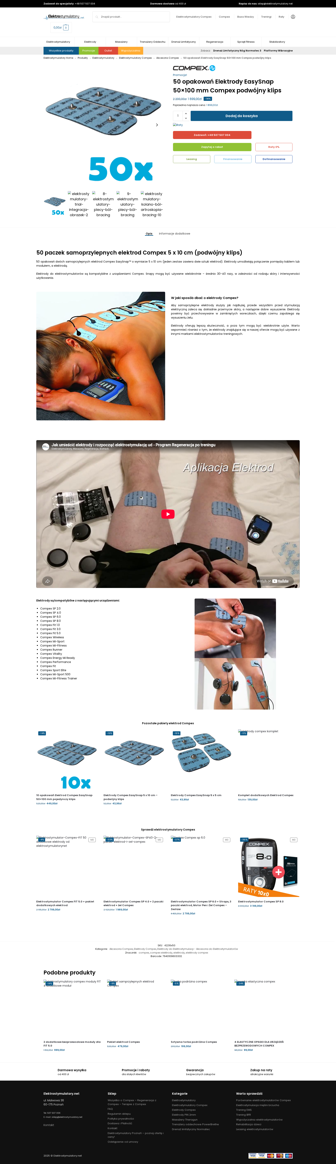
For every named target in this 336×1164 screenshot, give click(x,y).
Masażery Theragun (185, 1120)
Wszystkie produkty (61, 50)
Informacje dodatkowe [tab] (174, 234)
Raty (281, 17)
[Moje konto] (292, 17)
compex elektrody (161, 952)
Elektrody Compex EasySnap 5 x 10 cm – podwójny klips (131, 797)
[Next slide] (157, 125)
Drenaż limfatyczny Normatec (191, 1129)
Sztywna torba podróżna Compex (194, 1042)
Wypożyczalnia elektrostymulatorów (259, 1120)
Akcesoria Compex (167, 58)
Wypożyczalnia (130, 50)
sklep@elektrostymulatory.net (275, 3)
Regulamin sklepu (119, 1114)
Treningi (266, 17)
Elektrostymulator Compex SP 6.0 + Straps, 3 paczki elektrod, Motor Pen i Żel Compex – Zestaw (201, 905)
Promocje (88, 50)
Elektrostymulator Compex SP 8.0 (261, 901)
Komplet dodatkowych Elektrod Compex (265, 795)
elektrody (179, 952)
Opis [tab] (149, 234)
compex (144, 952)
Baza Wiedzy (245, 17)
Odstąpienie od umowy (123, 1142)
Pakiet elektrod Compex (123, 1042)
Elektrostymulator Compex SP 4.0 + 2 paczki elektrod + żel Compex (133, 903)
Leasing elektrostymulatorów (254, 1129)
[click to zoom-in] (103, 125)
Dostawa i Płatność (120, 1123)
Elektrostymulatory (103, 58)
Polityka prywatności (121, 1119)
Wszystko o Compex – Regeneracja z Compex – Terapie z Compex (132, 1102)
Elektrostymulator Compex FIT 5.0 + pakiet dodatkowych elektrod (65, 903)
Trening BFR (243, 1115)
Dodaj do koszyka (242, 115)
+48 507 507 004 (85, 3)
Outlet (108, 50)
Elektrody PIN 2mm (184, 1115)
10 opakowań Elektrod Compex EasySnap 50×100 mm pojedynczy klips (64, 797)
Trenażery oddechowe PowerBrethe (195, 1124)
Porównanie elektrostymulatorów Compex (263, 1100)
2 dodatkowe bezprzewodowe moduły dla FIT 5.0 (72, 1044)
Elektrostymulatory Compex (193, 17)
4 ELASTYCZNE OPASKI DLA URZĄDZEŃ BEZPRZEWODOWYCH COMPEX (259, 1044)
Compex (224, 17)
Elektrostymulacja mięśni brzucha (257, 1105)
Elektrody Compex (145, 949)
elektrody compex (197, 952)
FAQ (110, 1109)
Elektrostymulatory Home (58, 58)
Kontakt (49, 1125)
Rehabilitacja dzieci (248, 1124)
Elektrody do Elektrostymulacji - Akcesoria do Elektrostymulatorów (197, 949)
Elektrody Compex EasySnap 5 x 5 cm (196, 795)
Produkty (83, 58)
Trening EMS (244, 1110)
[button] (61, 27)
